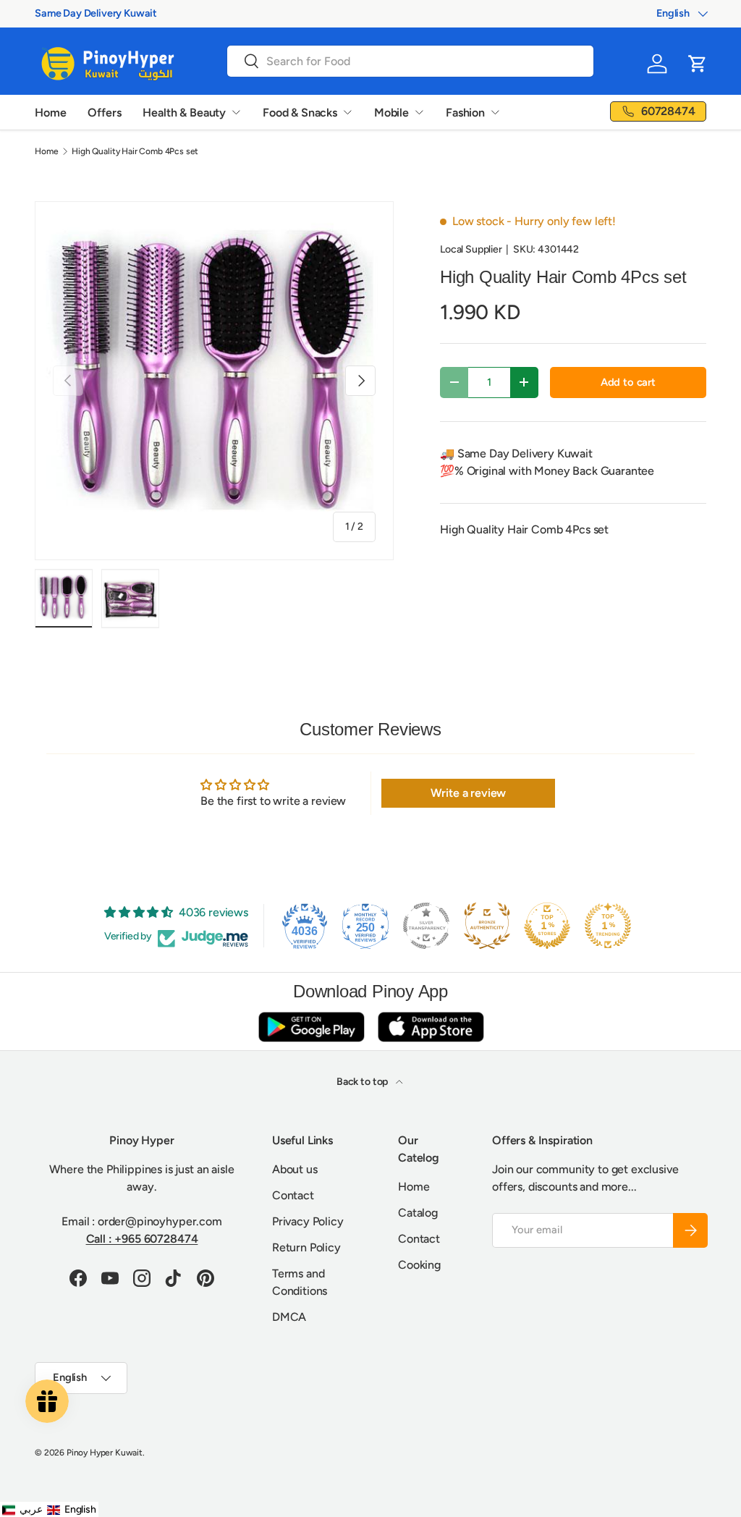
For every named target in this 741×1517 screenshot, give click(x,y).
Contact (293, 1195)
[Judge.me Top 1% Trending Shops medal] (608, 926)
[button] (698, 64)
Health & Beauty (184, 112)
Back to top (363, 1082)
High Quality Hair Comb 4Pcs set (135, 151)
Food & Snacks (300, 112)
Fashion (465, 112)
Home (50, 112)
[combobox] (410, 61)
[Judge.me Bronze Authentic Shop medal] (487, 926)
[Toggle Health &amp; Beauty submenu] (236, 112)
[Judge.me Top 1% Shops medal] (547, 926)
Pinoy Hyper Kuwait (105, 1453)
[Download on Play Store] (311, 1026)
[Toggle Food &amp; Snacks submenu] (347, 112)
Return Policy (306, 1247)
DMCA (289, 1317)
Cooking (419, 1265)
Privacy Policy (308, 1221)
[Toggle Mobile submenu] (419, 112)
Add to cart (628, 382)
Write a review (469, 793)
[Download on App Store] (430, 1026)
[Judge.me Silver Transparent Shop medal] (426, 926)
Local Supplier (471, 249)
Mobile (391, 112)
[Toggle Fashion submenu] (495, 112)
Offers (104, 112)
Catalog (418, 1213)
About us (295, 1169)
